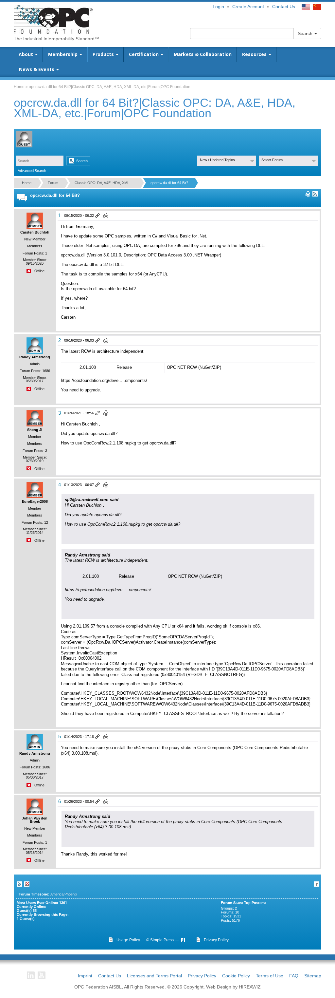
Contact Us (283, 6)
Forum (53, 183)
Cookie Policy (236, 975)
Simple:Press (162, 940)
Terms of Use (269, 975)
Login (218, 6)
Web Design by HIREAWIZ (233, 986)
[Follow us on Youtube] (41, 975)
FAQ (293, 975)
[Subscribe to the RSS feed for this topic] (315, 193)
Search (306, 33)
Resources (255, 54)
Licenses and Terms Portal (154, 975)
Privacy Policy (202, 975)
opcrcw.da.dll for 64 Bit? (169, 183)
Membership (63, 54)
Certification (144, 54)
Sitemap (312, 975)
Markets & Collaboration (203, 54)
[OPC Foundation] (53, 19)
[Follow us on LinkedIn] (31, 975)
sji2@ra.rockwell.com (87, 500)
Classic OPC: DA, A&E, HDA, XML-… (104, 183)
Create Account (248, 6)
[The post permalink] (98, 216)
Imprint (85, 975)
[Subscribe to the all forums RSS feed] (19, 884)
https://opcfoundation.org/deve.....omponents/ (104, 380)
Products (104, 54)
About (26, 54)
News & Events (37, 69)
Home (19, 87)
